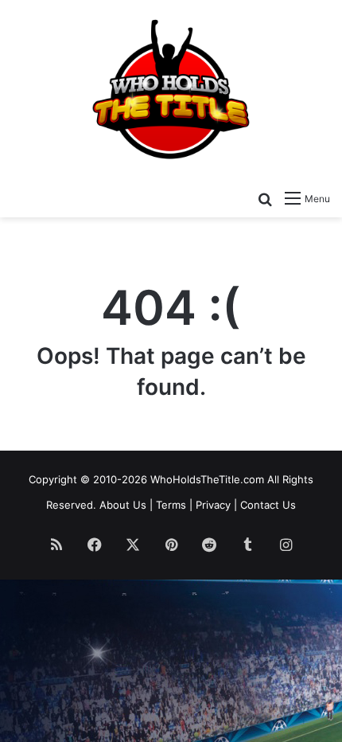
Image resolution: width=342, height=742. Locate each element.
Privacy (213, 504)
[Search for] (265, 198)
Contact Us (268, 504)
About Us (122, 504)
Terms (171, 504)
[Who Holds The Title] (171, 90)
